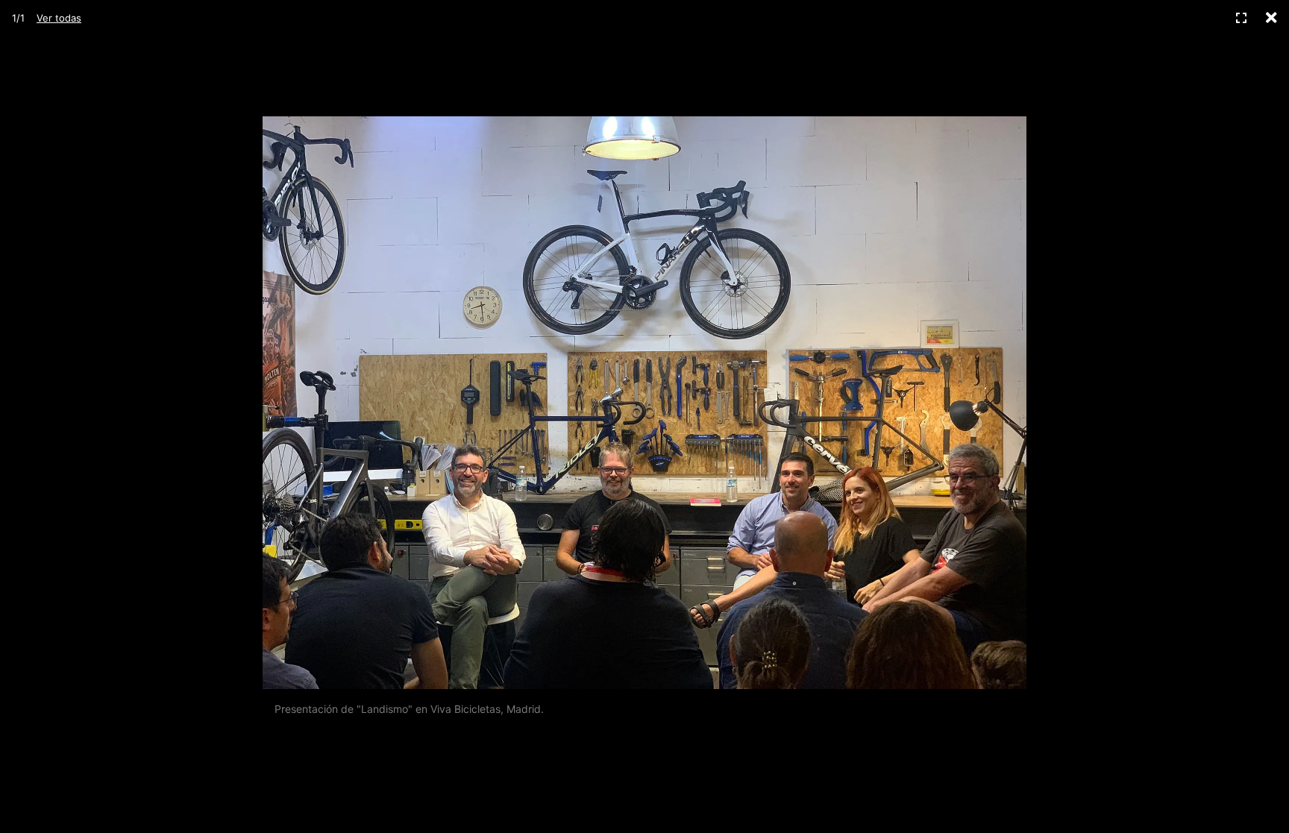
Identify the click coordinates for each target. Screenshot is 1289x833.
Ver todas (59, 18)
